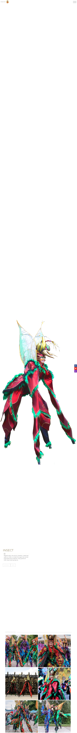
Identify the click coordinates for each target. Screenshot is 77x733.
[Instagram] (75, 371)
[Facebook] (75, 365)
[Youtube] (75, 368)
